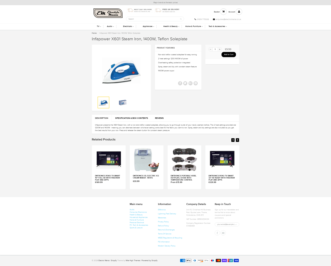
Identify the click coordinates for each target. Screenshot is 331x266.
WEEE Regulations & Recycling (170, 238)
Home (94, 33)
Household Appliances (139, 217)
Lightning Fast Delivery (167, 214)
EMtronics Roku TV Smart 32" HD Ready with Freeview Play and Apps (222, 178)
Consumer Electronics (138, 212)
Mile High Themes (133, 260)
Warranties (162, 218)
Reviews (159, 118)
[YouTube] (223, 232)
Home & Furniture (137, 220)
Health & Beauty (136, 215)
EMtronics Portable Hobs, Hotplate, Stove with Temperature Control (183, 178)
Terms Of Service (164, 234)
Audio (132, 209)
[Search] (181, 19)
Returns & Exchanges (166, 230)
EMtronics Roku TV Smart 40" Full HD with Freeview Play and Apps (107, 178)
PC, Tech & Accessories (139, 225)
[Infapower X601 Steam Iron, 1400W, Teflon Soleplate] (121, 71)
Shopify (114, 260)
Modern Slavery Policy (166, 246)
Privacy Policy (163, 222)
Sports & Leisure (136, 228)
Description (101, 118)
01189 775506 (203, 19)
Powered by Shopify (149, 260)
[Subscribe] (236, 224)
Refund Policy (163, 226)
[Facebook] (217, 232)
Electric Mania (104, 260)
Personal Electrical (137, 222)
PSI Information (164, 242)
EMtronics (162, 210)
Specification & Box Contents (131, 118)
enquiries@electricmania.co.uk (228, 19)
